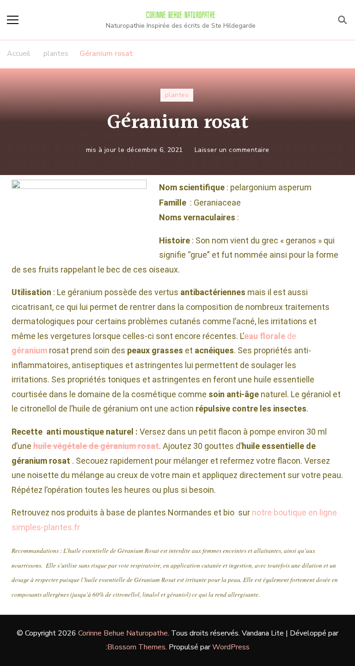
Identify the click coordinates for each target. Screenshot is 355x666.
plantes (177, 95)
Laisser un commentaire (232, 149)
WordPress (231, 647)
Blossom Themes (136, 647)
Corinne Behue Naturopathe (180, 15)
